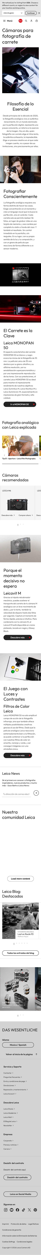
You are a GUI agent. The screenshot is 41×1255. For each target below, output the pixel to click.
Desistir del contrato (17, 1177)
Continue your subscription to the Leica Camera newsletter (36, 793)
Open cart (36, 21)
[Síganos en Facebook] (17, 1210)
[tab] (18, 525)
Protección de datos (18, 1224)
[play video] (20, 274)
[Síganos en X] (29, 1210)
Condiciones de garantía (11, 1230)
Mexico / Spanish (18, 1044)
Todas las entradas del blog (20, 953)
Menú (9, 20)
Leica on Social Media (20, 1194)
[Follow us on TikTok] (23, 1210)
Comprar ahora (25, 515)
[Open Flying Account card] (31, 21)
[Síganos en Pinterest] (35, 1210)
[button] (36, 1054)
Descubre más (7, 515)
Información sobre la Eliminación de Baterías (19, 1236)
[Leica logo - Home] (20, 21)
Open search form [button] (26, 21)
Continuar (31, 13)
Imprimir (5, 1224)
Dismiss (39, 13)
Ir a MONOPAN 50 (19, 404)
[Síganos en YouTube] (11, 1210)
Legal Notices (33, 1224)
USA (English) (8, 13)
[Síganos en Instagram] (5, 1210)
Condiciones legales (24, 1242)
